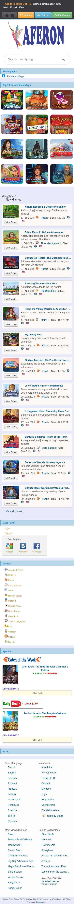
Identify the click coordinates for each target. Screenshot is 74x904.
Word (10, 590)
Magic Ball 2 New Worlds (21, 866)
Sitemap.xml (41, 901)
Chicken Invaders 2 (18, 855)
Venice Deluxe (15, 877)
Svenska (12, 810)
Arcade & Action (15, 569)
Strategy (12, 631)
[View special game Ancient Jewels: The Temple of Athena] (10, 721)
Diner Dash (47, 834)
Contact (45, 783)
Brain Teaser (14, 611)
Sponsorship (48, 804)
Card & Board (49, 447)
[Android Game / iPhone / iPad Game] (9, 15)
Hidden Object (48, 290)
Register (8, 532)
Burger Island (15, 887)
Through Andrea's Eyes (54, 866)
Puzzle (44, 217)
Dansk (11, 767)
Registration (47, 799)
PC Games (26, 15)
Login (7, 528)
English (12, 772)
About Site (46, 767)
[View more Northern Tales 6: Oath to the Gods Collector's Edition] (36, 100)
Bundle (11, 642)
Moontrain (46, 839)
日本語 (11, 815)
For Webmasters (50, 810)
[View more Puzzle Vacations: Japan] (61, 149)
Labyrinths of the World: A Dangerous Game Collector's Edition (56, 871)
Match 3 (45, 319)
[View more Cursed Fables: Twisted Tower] (61, 174)
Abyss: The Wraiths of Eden (56, 855)
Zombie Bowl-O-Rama (20, 839)
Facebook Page (15, 76)
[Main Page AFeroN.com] (37, 35)
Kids (10, 626)
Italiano (12, 794)
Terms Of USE (48, 778)
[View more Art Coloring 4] (61, 124)
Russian (12, 821)
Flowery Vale (48, 844)
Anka (10, 834)
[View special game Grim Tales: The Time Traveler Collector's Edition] (10, 675)
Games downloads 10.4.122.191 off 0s (32, 5)
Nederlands (14, 799)
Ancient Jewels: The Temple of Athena (44, 713)
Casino (11, 636)
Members (46, 788)
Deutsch (12, 778)
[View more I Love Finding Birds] (36, 124)
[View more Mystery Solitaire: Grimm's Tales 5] (36, 149)
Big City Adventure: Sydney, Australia (23, 861)
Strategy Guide (55, 815)
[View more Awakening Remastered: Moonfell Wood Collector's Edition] (12, 149)
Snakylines (47, 850)
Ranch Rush (14, 850)
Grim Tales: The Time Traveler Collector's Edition (45, 668)
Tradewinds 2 (15, 844)
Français (12, 788)
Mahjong (12, 575)
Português (13, 804)
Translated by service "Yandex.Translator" (50, 882)
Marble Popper (15, 605)
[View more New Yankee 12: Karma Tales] (12, 174)
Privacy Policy (48, 772)
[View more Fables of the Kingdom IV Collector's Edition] (12, 124)
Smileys (45, 861)
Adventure (13, 616)
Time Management (51, 243)
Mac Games (43, 15)
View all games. (14, 511)
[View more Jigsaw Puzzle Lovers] (61, 100)
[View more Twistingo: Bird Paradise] (12, 100)
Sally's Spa (14, 882)
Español (12, 783)
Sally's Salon (15, 871)
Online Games (62, 15)
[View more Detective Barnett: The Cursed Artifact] (36, 174)
